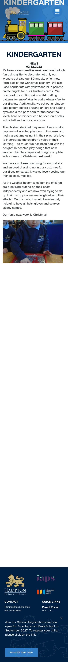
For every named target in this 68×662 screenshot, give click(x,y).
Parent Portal (50, 607)
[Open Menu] (57, 10)
